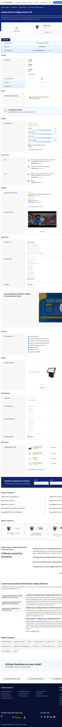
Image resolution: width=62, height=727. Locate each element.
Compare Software (23, 7)
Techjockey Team (34, 631)
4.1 (55, 132)
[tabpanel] (42, 98)
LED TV (15, 651)
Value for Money (32, 132)
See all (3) (42, 387)
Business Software (5, 7)
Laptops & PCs (50, 641)
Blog (50, 2)
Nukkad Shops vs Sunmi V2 (8, 504)
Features (30, 128)
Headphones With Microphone (22, 646)
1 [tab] (41, 101)
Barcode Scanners (7, 641)
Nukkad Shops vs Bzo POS (7, 500)
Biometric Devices (20, 641)
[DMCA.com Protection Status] (24, 718)
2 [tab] (42, 101)
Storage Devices (38, 641)
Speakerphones (6, 646)
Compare (36, 2)
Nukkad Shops (46, 25)
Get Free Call (47, 32)
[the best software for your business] (6, 3)
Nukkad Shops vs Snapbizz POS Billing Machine (36, 534)
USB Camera (36, 646)
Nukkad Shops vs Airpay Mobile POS (10, 496)
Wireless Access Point (48, 646)
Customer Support (32, 140)
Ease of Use (31, 136)
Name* (36, 480)
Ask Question (44, 2)
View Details (31, 74)
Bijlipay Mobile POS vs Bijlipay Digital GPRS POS (13, 508)
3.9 (55, 128)
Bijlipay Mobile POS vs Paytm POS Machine (11, 512)
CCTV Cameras (6, 651)
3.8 (55, 140)
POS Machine (14, 7)
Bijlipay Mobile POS (41, 621)
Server (29, 641)
